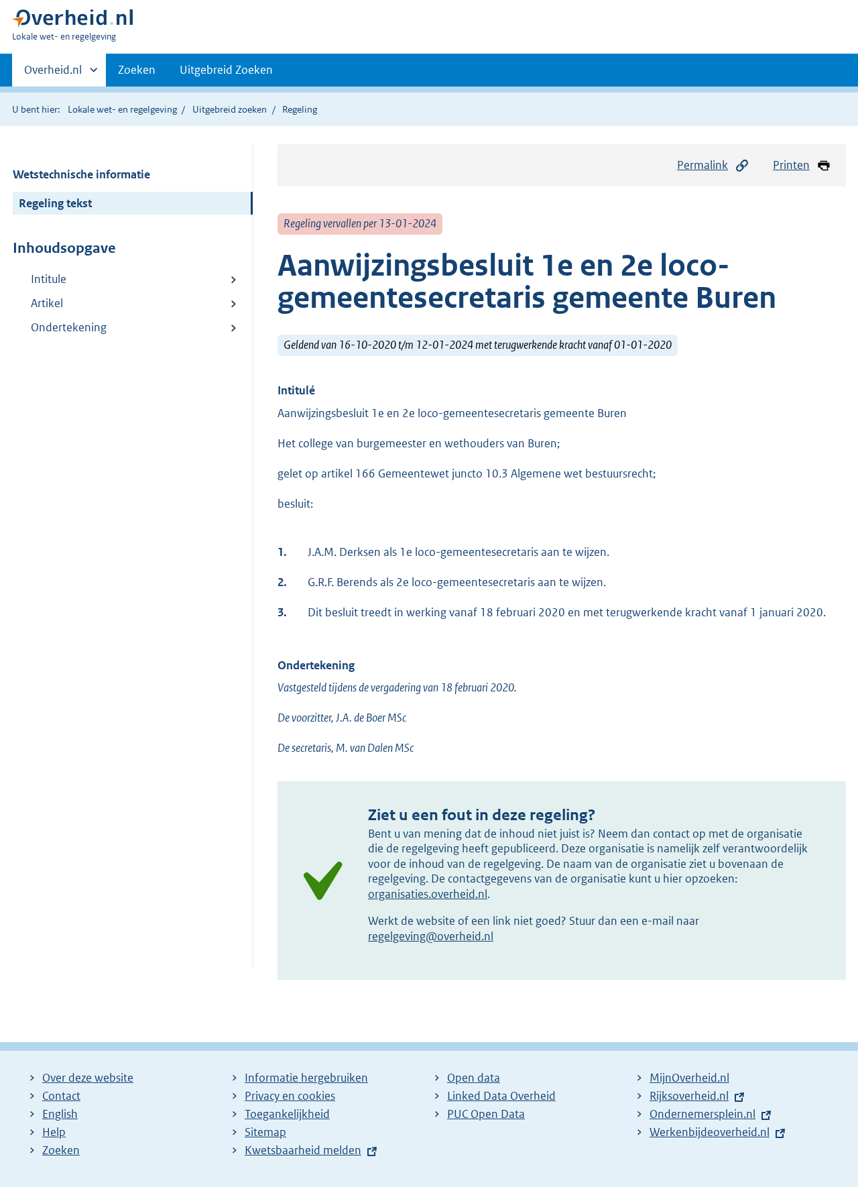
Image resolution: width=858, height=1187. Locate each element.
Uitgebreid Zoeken (226, 69)
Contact (61, 1095)
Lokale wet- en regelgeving (122, 109)
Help (54, 1132)
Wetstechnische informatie (81, 174)
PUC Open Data (486, 1114)
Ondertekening (69, 327)
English (60, 1114)
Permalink (702, 165)
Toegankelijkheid (287, 1114)
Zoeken (137, 69)
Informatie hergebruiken (306, 1077)
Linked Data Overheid (501, 1095)
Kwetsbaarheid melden (303, 1150)
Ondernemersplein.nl (702, 1114)
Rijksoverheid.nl (689, 1095)
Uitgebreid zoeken (229, 109)
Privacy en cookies (290, 1095)
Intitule (48, 279)
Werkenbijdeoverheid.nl (710, 1132)
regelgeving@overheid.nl (430, 936)
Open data (473, 1077)
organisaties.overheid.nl (427, 894)
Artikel (47, 303)
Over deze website (87, 1077)
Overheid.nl (53, 74)
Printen (791, 165)
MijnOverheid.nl (689, 1077)
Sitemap (265, 1132)
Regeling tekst (55, 203)
